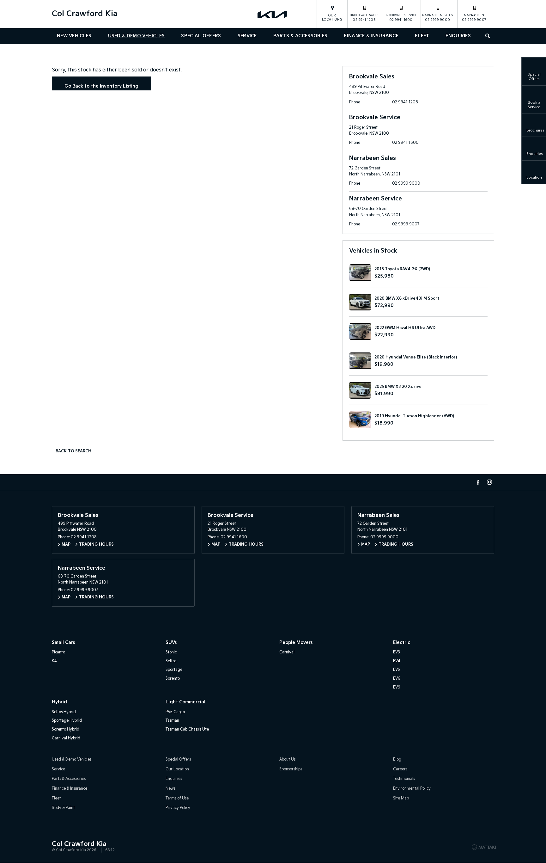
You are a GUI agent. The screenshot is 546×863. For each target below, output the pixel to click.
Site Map (401, 798)
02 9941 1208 (364, 18)
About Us (287, 759)
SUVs (171, 642)
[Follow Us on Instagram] (489, 482)
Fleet (422, 36)
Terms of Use (177, 798)
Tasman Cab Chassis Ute (187, 729)
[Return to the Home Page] (58, 846)
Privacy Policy (178, 807)
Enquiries (458, 36)
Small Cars (63, 642)
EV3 (396, 652)
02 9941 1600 (401, 18)
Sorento (173, 678)
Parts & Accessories (300, 36)
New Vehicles (74, 36)
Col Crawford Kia (85, 13)
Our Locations (332, 17)
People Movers (295, 642)
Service (247, 36)
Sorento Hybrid (65, 729)
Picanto (58, 652)
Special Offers (201, 36)
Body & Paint (63, 807)
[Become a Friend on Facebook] (478, 482)
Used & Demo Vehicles (136, 36)
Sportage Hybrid (67, 720)
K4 (54, 661)
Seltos (171, 661)
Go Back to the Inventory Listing (101, 86)
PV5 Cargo (175, 712)
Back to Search (73, 451)
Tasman (172, 720)
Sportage (174, 669)
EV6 (396, 678)
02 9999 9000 (437, 18)
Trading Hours (96, 544)
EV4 (396, 661)
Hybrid (59, 702)
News (170, 788)
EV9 (396, 687)
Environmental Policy (412, 788)
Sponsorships (290, 769)
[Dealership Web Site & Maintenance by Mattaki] (483, 847)
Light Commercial (185, 702)
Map (66, 544)
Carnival (286, 652)
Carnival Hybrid (66, 738)
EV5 (396, 669)
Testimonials (404, 778)
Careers (400, 769)
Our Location (177, 769)
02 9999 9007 (474, 18)
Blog (397, 759)
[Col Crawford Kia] (273, 14)
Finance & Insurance (371, 36)
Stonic (171, 652)
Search (488, 36)
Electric (401, 642)
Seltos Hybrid (64, 712)
